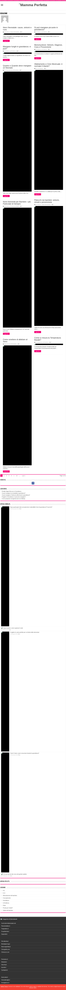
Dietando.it (4, 962)
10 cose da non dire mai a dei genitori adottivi (15, 874)
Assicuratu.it (4, 977)
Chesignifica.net (5, 949)
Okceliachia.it (4, 941)
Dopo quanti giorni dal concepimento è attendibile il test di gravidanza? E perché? (31, 507)
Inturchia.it (4, 964)
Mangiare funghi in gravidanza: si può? (17, 47)
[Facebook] (33, 483)
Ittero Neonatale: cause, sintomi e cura (17, 28)
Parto (4, 905)
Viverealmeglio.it (5, 980)
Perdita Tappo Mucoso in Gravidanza (11, 491)
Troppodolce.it (5, 928)
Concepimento (38, 342)
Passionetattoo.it (5, 926)
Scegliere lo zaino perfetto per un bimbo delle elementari (24, 632)
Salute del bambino (14, 32)
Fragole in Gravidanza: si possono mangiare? (14, 497)
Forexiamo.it (4, 959)
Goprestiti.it (4, 934)
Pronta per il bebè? (14, 206)
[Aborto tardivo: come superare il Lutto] (1, 628)
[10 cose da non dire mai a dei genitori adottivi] (1, 874)
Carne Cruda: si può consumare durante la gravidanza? (24, 753)
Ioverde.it (3, 967)
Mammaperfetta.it (6, 946)
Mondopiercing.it (5, 944)
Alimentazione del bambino (12, 70)
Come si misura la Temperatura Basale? (47, 339)
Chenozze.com (5, 952)
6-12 (4, 893)
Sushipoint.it (4, 970)
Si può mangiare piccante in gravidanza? (46, 28)
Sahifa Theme (4, 986)
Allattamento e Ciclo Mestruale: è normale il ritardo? (48, 65)
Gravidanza (38, 32)
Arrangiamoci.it (5, 982)
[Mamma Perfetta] (33, 5)
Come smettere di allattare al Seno (15, 340)
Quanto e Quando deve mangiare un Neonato (17, 67)
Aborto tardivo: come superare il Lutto (13, 628)
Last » (23, 475)
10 (16, 475)
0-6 (36, 68)
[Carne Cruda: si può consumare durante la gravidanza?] (5, 812)
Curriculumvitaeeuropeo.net (8, 923)
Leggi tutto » (6, 40)
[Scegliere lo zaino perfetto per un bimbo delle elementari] (5, 691)
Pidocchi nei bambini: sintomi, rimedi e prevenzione (46, 201)
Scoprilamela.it (5, 931)
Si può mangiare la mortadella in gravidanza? (13, 493)
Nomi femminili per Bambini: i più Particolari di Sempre (17, 203)
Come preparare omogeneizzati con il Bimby (13, 498)
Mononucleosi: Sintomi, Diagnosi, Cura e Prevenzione (48, 46)
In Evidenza (7, 32)
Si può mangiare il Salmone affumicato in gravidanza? (16, 495)
